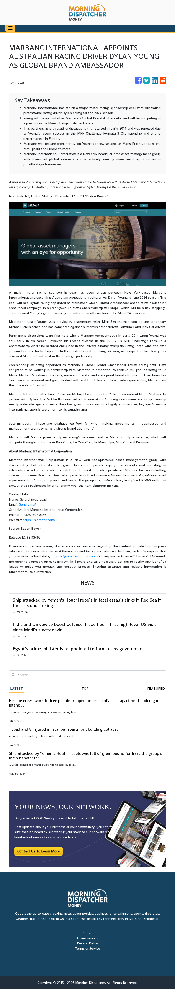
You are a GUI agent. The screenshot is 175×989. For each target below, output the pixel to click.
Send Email (27, 504)
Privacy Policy (87, 943)
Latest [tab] (16, 688)
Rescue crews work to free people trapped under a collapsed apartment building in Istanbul (84, 703)
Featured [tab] (156, 688)
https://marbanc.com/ (39, 520)
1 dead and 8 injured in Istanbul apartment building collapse (63, 729)
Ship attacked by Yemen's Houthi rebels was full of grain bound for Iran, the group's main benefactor (85, 755)
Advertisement (87, 938)
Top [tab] (85, 688)
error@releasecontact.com (76, 556)
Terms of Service (87, 948)
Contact (88, 933)
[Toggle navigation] (10, 28)
